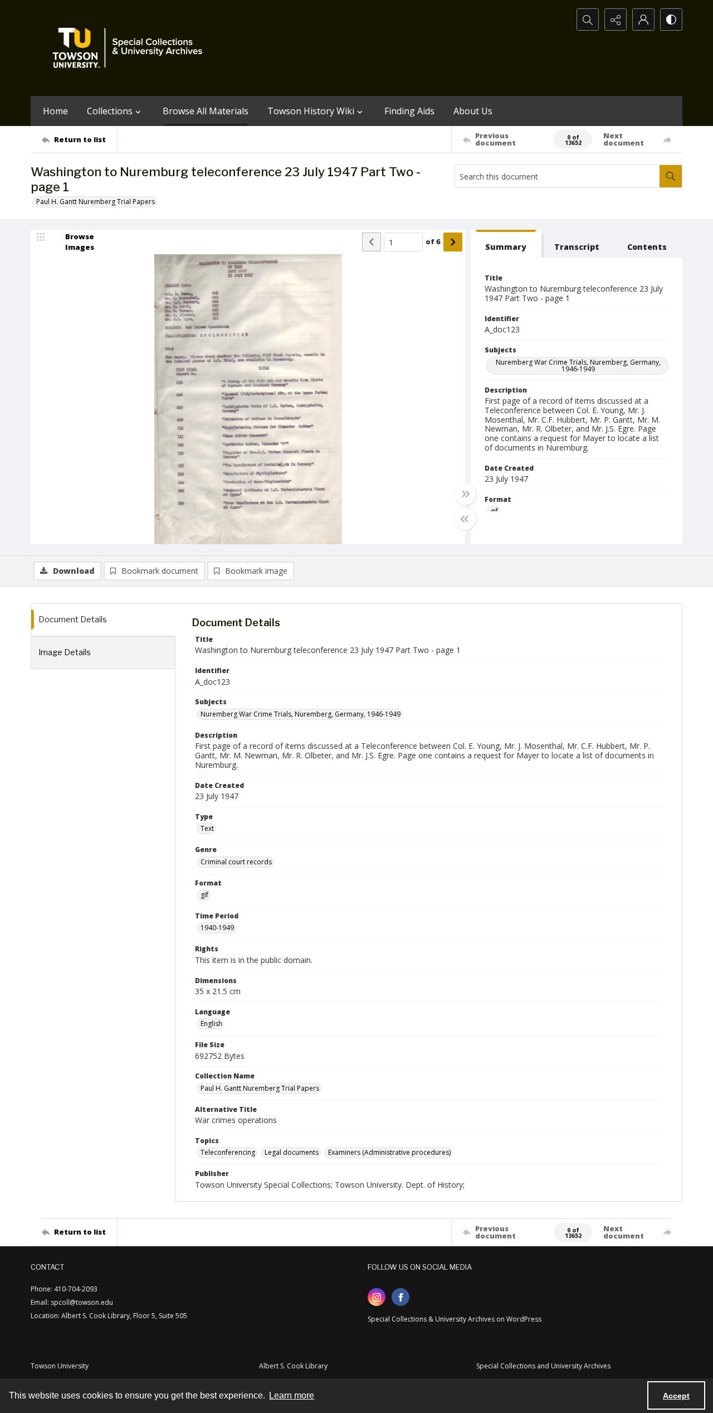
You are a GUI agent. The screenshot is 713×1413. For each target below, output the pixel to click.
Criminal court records (236, 862)
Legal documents (292, 1152)
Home (55, 111)
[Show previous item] (371, 242)
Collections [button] (110, 111)
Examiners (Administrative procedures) (389, 1152)
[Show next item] (452, 242)
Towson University (60, 1366)
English (211, 1023)
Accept (676, 1395)
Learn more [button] (291, 1395)
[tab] (506, 244)
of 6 (433, 241)
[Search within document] (671, 176)
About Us (472, 111)
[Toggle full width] (465, 494)
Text (207, 828)
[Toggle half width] (465, 519)
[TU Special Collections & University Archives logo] (131, 48)
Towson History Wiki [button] (310, 111)
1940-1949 (217, 927)
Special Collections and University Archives (543, 1366)
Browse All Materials (205, 111)
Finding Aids (409, 111)
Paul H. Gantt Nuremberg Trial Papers (95, 201)
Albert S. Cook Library (293, 1366)
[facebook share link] (400, 1297)
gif (204, 894)
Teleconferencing (228, 1152)
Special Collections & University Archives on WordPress (454, 1319)
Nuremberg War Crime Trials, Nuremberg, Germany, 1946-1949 (578, 365)
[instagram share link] (376, 1297)
